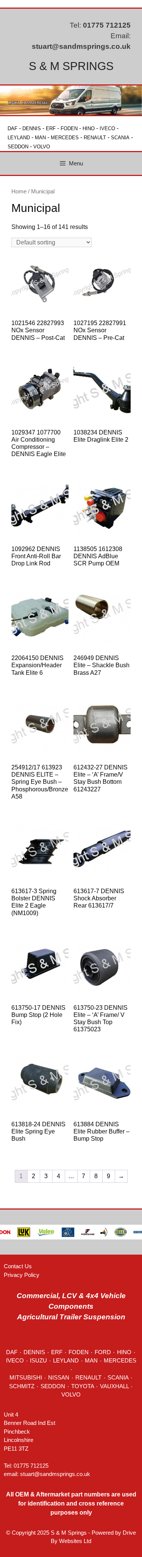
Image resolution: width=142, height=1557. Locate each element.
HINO (89, 128)
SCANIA (120, 137)
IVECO (107, 128)
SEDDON (18, 146)
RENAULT (95, 137)
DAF (12, 128)
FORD (103, 1352)
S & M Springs (71, 66)
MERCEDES (65, 137)
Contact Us (18, 1266)
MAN (40, 137)
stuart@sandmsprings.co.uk (81, 46)
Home (19, 191)
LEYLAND (19, 137)
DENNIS (31, 128)
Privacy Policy (21, 1275)
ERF (51, 128)
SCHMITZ (21, 1386)
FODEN (69, 128)
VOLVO (41, 146)
